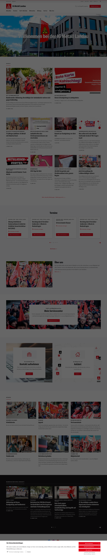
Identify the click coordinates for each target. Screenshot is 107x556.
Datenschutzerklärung (87, 553)
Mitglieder (14, 1)
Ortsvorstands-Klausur (63, 222)
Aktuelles (8, 11)
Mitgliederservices (53, 320)
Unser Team (87, 1)
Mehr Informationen (14, 234)
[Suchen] (76, 6)
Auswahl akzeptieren (89, 546)
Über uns (57, 271)
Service (45, 11)
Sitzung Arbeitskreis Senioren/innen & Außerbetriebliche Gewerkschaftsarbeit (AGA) (17, 224)
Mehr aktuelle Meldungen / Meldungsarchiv (53, 197)
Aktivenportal (8, 1)
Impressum (93, 553)
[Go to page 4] (55, 242)
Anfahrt (91, 1)
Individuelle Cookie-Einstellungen (89, 552)
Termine (15, 11)
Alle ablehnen (89, 550)
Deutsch (95, 1)
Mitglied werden (95, 6)
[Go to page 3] (53, 242)
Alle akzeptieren (89, 543)
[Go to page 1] (50, 242)
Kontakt (82, 1)
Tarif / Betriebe (23, 11)
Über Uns (51, 11)
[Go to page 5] (57, 242)
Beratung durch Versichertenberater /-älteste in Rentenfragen (40, 223)
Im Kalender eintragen (14, 231)
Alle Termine (53, 248)
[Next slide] (100, 242)
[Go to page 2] (52, 242)
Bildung (39, 11)
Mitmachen (32, 11)
